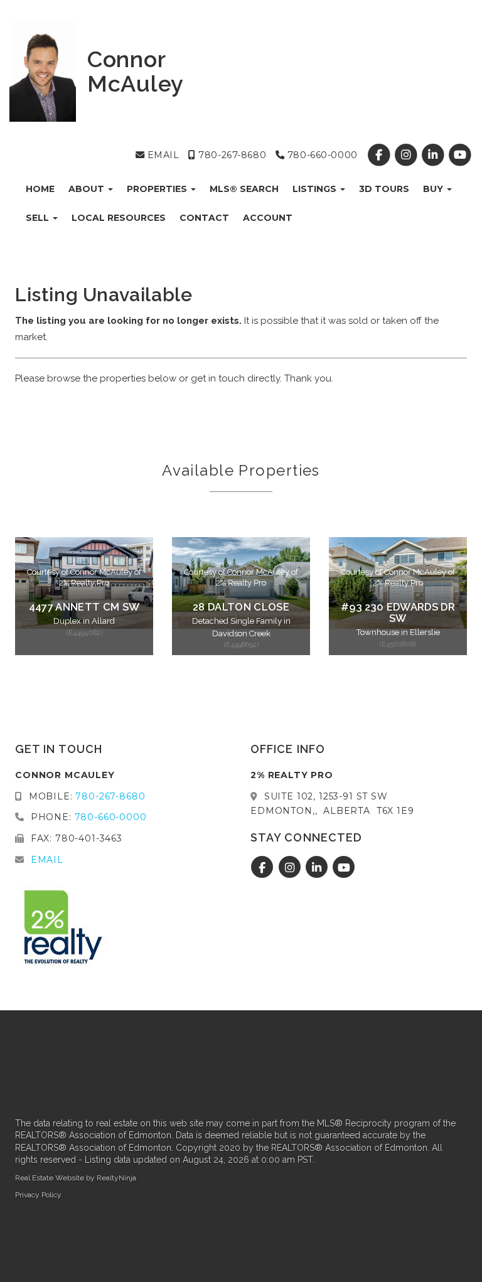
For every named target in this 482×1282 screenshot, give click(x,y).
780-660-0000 (320, 155)
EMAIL (161, 155)
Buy (434, 189)
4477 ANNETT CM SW (84, 607)
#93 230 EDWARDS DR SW (398, 612)
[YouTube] (460, 155)
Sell (38, 217)
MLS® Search (244, 189)
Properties (158, 189)
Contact (204, 217)
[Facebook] (380, 155)
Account (267, 217)
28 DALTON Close (241, 607)
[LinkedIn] (434, 155)
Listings (315, 189)
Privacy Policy (38, 1194)
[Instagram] (407, 155)
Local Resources (119, 217)
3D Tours (384, 189)
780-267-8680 (231, 155)
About (87, 189)
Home (40, 189)
